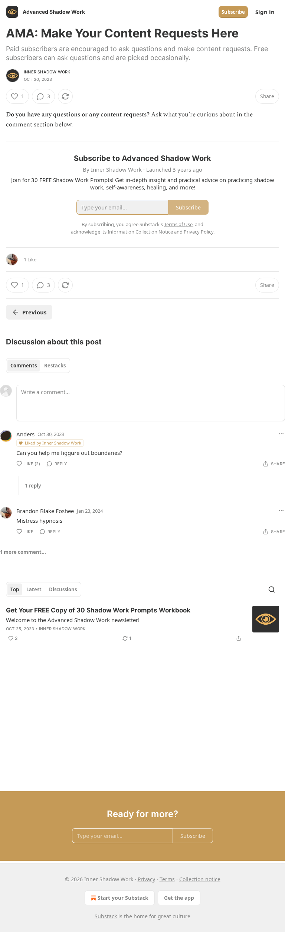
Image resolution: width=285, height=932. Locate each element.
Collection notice (199, 879)
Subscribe (233, 12)
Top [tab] (14, 589)
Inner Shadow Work (47, 72)
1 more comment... (23, 552)
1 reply (33, 485)
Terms (167, 879)
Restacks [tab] (55, 365)
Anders (25, 434)
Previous (34, 312)
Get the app (179, 897)
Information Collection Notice (140, 231)
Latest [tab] (34, 589)
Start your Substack (123, 897)
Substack (106, 916)
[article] (142, 624)
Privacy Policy (198, 231)
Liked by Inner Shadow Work (53, 443)
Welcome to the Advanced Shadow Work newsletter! (73, 620)
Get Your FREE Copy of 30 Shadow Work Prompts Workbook (98, 610)
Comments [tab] (23, 365)
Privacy (146, 879)
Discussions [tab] (63, 589)
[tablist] (38, 365)
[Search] (271, 589)
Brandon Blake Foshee (45, 511)
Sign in (265, 12)
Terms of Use (178, 224)
